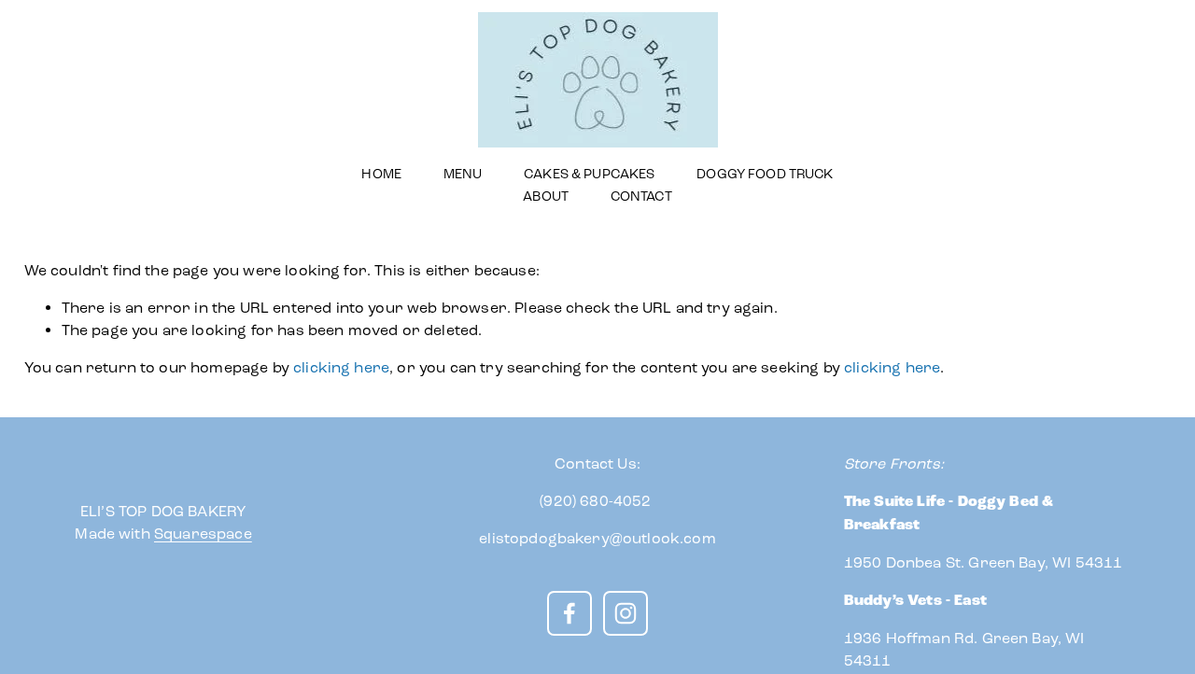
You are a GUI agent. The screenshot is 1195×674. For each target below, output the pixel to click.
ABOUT (546, 196)
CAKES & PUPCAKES (589, 174)
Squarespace (203, 533)
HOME (381, 174)
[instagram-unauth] (625, 613)
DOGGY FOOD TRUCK (764, 174)
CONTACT (641, 196)
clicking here (341, 367)
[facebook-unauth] (569, 613)
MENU (463, 174)
